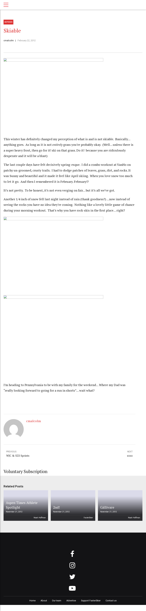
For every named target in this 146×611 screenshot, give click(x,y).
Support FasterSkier (91, 600)
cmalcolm (9, 40)
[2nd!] (72, 505)
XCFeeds (8, 22)
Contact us (111, 600)
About (44, 600)
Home (32, 600)
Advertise (71, 600)
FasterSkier (88, 518)
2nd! (56, 507)
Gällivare (107, 507)
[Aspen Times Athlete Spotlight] (25, 505)
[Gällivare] (120, 505)
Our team (56, 600)
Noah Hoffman (40, 518)
